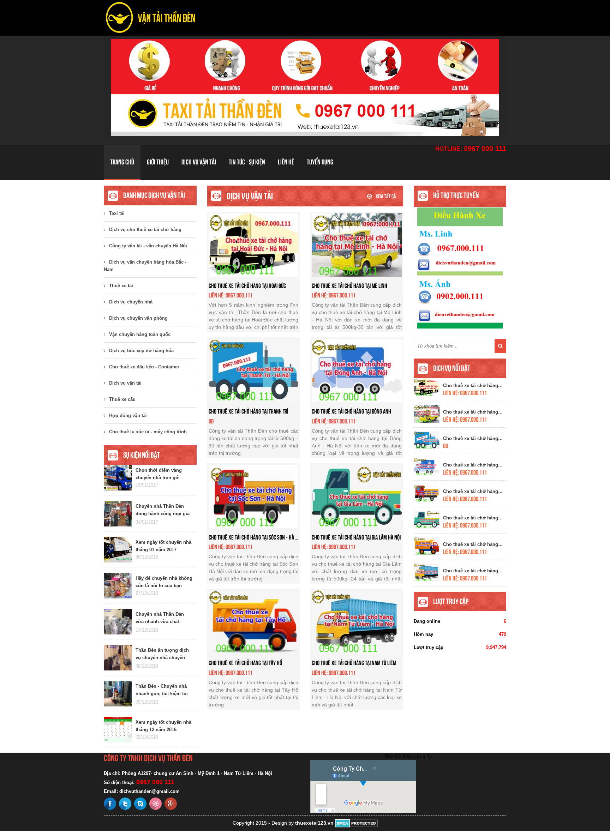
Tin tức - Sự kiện (247, 161)
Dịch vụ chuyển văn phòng (138, 318)
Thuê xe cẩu (122, 399)
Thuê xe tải (121, 285)
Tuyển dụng (320, 161)
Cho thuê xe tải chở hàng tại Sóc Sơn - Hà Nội (255, 537)
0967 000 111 (485, 148)
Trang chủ (122, 161)
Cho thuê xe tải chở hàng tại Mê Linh (349, 285)
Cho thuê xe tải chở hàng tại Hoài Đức (247, 285)
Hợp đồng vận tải (128, 415)
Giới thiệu (158, 161)
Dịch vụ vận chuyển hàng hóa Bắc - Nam (145, 265)
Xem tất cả (386, 196)
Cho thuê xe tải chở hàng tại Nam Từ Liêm (354, 663)
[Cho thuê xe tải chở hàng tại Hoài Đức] (254, 244)
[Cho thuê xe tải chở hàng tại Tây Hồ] (254, 622)
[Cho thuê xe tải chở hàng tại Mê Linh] (357, 244)
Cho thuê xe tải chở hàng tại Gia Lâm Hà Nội (356, 537)
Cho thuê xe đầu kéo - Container (144, 366)
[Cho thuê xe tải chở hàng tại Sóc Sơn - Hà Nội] (254, 496)
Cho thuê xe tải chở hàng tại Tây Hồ (245, 663)
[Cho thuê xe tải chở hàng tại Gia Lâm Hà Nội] (357, 496)
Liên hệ (286, 161)
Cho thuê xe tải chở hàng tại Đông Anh (351, 411)
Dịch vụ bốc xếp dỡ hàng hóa (141, 350)
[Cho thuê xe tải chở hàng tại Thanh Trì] (254, 370)
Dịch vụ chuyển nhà (130, 302)
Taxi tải (117, 213)
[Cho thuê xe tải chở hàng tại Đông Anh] (357, 370)
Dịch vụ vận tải (198, 161)
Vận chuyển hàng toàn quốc (140, 334)
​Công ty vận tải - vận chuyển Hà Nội (148, 245)
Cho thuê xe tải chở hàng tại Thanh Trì (248, 411)
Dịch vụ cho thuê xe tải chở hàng (145, 229)
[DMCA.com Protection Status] (356, 823)
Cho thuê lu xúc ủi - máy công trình (148, 431)
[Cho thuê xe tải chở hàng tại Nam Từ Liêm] (357, 622)
